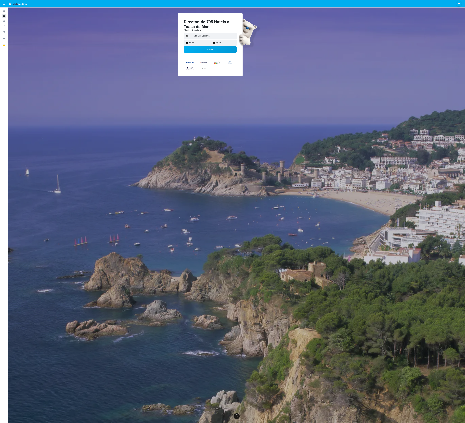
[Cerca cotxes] (4, 21)
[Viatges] (4, 38)
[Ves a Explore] (4, 31)
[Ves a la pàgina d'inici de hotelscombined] (18, 4)
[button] (4, 3)
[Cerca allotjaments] (4, 16)
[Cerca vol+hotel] (4, 26)
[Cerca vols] (4, 11)
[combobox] (194, 30)
